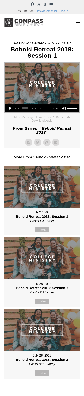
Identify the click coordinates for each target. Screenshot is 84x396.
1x (45, 108)
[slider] (72, 107)
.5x (39, 108)
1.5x (52, 108)
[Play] (10, 108)
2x (57, 108)
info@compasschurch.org (52, 11)
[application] (42, 108)
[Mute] (64, 108)
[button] (78, 22)
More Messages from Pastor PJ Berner (39, 117)
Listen (42, 229)
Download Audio (42, 120)
